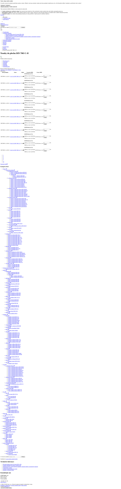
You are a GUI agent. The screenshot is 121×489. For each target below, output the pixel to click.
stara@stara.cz (3, 482)
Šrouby (4, 169)
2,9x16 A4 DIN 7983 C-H (15, 123)
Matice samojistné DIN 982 (13, 280)
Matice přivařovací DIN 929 (13, 283)
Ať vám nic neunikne (5, 456)
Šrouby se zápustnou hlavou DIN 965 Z (19, 205)
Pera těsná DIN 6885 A (10, 417)
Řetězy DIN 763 (9, 440)
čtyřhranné (8, 304)
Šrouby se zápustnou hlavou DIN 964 (18, 202)
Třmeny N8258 (9, 435)
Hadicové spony (6, 428)
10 (3, 161)
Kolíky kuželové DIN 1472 (13, 412)
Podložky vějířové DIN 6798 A (14, 346)
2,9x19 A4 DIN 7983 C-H (15, 136)
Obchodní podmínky (7, 41)
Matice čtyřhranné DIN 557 (13, 305)
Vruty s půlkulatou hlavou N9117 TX (15, 381)
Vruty (4, 364)
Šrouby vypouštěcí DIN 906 (13, 264)
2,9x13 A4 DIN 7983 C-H (15, 109)
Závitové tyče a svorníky (8, 267)
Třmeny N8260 (9, 436)
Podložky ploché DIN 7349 (13, 321)
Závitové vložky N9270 (10, 431)
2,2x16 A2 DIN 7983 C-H (15, 83)
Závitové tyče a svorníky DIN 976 (12, 269)
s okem (9, 227)
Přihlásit (23, 456)
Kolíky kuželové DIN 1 (13, 410)
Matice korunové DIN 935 (13, 286)
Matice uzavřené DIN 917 (13, 289)
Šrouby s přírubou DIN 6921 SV (19, 176)
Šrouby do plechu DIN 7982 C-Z (14, 242)
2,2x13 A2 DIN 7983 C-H (15, 76)
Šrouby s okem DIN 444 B (16, 228)
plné (6, 395)
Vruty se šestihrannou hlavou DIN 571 (15, 384)
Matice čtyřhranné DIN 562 (13, 306)
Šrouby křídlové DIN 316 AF (16, 223)
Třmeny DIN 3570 (9, 434)
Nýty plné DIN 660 (12, 396)
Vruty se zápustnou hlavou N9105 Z (15, 373)
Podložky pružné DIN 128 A (14, 335)
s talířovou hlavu (9, 388)
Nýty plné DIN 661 (12, 397)
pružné (7, 331)
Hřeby (4, 413)
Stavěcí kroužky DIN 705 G (11, 427)
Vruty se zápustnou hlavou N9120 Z (15, 374)
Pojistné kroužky (6, 421)
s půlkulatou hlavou (12, 188)
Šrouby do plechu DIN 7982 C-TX (15, 241)
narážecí (7, 312)
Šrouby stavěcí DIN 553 (15, 212)
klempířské (8, 246)
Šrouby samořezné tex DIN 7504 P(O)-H (16, 255)
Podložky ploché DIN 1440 (13, 318)
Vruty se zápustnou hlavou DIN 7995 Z (16, 366)
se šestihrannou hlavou (12, 171)
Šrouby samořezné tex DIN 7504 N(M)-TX (16, 254)
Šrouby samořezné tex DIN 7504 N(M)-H (16, 253)
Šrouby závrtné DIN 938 (15, 220)
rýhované (8, 298)
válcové (7, 402)
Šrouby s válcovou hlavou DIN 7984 (18, 181)
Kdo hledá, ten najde (5, 27)
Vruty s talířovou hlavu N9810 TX (15, 389)
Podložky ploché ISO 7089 (13, 323)
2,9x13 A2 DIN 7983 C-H (15, 103)
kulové (7, 360)
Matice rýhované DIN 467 (13, 300)
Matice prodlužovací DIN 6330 (14, 294)
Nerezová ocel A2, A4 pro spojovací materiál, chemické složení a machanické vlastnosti (20, 466)
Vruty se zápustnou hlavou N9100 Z (15, 371)
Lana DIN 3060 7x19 (12, 447)
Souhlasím (8, 5)
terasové (7, 385)
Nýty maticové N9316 (12, 399)
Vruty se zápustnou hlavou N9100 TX (15, 370)
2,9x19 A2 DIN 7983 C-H (15, 130)
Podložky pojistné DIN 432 (13, 349)
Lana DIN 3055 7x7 (12, 446)
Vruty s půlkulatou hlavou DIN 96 (15, 378)
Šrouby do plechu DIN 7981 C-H (14, 237)
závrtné (9, 217)
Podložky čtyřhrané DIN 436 (14, 358)
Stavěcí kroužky (6, 426)
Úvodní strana (6, 32)
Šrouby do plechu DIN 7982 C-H (14, 240)
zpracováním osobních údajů (11, 459)
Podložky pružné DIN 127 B (14, 333)
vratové (9, 207)
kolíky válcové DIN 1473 (13, 403)
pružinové (8, 338)
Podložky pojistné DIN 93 (13, 352)
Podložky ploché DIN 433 (13, 319)
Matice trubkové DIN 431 (13, 308)
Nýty (4, 391)
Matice (4, 270)
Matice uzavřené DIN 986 (13, 290)
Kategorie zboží (4, 164)
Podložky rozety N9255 (13, 363)
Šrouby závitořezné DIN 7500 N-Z (15, 261)
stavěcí (9, 209)
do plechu (8, 233)
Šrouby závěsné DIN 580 (16, 230)
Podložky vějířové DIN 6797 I (14, 345)
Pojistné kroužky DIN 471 (11, 422)
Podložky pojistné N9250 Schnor (14, 353)
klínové (7, 355)
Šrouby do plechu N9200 (13, 245)
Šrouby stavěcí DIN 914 (15, 214)
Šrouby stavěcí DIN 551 (15, 211)
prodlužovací (8, 291)
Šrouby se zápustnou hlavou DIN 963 (18, 200)
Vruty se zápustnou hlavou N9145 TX (15, 376)
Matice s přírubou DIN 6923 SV (17, 277)
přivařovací (10, 231)
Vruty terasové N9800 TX (13, 386)
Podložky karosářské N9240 (13, 328)
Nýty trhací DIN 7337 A (13, 394)
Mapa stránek (24, 485)
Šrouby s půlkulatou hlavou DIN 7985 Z (19, 191)
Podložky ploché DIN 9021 (13, 322)
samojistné (8, 278)
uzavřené (7, 287)
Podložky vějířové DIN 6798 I (14, 347)
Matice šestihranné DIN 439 (13, 272)
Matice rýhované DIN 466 (13, 299)
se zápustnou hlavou (12, 197)
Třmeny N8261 (9, 437)
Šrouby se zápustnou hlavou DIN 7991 (18, 198)
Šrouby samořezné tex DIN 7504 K (15, 252)
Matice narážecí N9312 (12, 313)
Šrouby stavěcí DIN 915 (15, 215)
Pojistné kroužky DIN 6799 (11, 424)
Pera (4, 415)
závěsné (9, 229)
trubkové (7, 307)
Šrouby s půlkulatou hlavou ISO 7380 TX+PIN (20, 196)
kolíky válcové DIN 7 (12, 404)
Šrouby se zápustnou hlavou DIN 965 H (19, 203)
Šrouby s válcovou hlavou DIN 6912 (18, 180)
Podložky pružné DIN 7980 (13, 337)
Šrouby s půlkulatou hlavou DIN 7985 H (19, 189)
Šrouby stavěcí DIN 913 (15, 213)
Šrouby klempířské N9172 (13, 249)
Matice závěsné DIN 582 (13, 303)
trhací (7, 310)
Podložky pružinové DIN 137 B (14, 340)
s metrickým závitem (10, 170)
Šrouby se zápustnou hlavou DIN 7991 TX (19, 199)
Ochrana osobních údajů (16, 485)
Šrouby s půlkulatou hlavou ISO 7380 (18, 192)
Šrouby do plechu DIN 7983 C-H (14, 244)
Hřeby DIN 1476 (9, 414)
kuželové (7, 409)
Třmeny (4, 432)
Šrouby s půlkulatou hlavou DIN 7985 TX (19, 190)
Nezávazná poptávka (7, 40)
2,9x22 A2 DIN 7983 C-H (15, 143)
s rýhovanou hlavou (12, 224)
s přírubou (13, 174)
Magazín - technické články (8, 470)
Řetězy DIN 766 (9, 442)
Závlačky (5, 418)
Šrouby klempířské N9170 (13, 247)
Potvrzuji (2, 14)
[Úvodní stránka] (4, 24)
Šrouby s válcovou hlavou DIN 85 (17, 184)
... (3, 160)
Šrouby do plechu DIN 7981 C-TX (15, 238)
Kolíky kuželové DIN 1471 (13, 411)
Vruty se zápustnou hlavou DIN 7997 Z (16, 368)
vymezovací (8, 324)
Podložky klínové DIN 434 (13, 356)
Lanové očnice (9, 453)
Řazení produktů (4, 68)
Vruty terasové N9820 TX (13, 387)
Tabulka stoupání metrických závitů (13, 38)
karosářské (8, 327)
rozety (7, 362)
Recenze (4, 42)
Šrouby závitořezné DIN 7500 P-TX (15, 262)
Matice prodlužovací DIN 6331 (14, 295)
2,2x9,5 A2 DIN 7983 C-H (15, 96)
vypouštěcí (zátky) (9, 263)
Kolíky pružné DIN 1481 (13, 406)
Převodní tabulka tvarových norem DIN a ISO (15, 34)
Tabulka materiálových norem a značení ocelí (15, 35)
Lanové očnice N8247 (12, 454)
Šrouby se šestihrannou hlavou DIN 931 (19, 172)
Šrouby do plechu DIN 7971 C (14, 234)
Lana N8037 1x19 (11, 448)
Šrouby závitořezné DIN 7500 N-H (15, 258)
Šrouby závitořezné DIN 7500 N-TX (15, 260)
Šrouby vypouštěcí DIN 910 (13, 266)
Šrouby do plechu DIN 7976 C (14, 236)
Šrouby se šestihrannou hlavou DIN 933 (19, 173)
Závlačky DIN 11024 (10, 419)
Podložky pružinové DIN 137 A (14, 339)
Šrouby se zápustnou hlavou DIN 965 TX (19, 204)
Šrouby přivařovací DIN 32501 (17, 232)
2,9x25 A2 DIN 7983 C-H (15, 150)
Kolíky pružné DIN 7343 (13, 407)
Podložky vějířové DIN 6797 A (14, 344)
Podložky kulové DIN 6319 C (14, 361)
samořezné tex (8, 250)
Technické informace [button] (7, 33)
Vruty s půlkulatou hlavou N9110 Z (15, 380)
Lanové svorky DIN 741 (13, 452)
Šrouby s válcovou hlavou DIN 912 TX (18, 187)
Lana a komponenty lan (8, 443)
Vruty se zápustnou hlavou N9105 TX (15, 372)
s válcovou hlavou (12, 178)
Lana (7, 444)
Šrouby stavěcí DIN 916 (15, 216)
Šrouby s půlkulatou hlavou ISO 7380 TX (19, 195)
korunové (8, 285)
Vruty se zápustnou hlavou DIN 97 (15, 369)
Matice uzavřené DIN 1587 (13, 288)
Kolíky (4, 401)
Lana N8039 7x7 (11, 450)
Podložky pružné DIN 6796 (13, 336)
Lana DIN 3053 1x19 (12, 445)
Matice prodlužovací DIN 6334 (14, 293)
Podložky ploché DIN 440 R (14, 320)
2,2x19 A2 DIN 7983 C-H (15, 89)
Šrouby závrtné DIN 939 (15, 221)
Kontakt (4, 44)
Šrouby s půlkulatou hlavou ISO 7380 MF (19, 194)
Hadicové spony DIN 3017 (11, 429)
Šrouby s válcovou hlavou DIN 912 (18, 186)
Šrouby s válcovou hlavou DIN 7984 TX (19, 182)
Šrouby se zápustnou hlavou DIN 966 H (19, 206)
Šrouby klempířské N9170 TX (14, 248)
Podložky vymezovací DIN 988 (14, 326)
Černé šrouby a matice (10, 37)
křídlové (10, 222)
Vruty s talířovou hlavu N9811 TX (15, 390)
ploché (7, 315)
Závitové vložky (6, 430)
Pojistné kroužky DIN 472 (11, 423)
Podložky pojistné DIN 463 (13, 351)
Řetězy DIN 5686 (9, 439)
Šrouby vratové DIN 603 (16, 208)
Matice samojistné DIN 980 (13, 279)
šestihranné (8, 271)
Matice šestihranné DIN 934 (13, 273)
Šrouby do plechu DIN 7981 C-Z (14, 239)
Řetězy (4, 438)
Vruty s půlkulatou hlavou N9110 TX (15, 379)
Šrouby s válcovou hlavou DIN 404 (18, 179)
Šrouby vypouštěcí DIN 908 (13, 265)
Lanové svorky (9, 451)
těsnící (7, 329)
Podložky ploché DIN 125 (13, 316)
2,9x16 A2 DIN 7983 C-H (15, 116)
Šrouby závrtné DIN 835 (15, 219)
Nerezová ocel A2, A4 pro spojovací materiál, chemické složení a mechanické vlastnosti (23, 36)
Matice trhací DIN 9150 (13, 311)
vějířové (7, 343)
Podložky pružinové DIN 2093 (14, 341)
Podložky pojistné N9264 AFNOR (15, 354)
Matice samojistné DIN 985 (13, 281)
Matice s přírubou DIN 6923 (16, 275)
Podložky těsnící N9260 (13, 330)
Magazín (4, 43)
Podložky (5, 314)
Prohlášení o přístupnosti (5, 485)
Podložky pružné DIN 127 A (14, 332)
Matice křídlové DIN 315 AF (14, 297)
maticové (7, 398)
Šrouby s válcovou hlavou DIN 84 (17, 183)
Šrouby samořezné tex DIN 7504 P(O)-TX (16, 256)
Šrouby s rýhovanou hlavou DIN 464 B (18, 225)
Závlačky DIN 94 (9, 420)
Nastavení (3, 5)
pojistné (7, 348)
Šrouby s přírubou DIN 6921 (19, 175)
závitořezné (8, 257)
